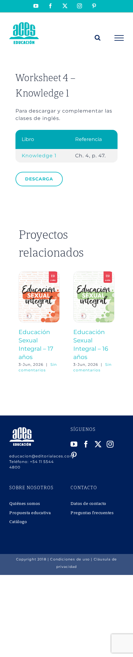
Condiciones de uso (70, 559)
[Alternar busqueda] (98, 38)
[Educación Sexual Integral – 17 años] (39, 274)
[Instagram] (110, 444)
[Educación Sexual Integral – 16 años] (93, 274)
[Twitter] (98, 444)
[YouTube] (74, 444)
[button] (23, 322)
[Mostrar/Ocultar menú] (119, 38)
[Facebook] (86, 444)
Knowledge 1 (39, 156)
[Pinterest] (74, 455)
